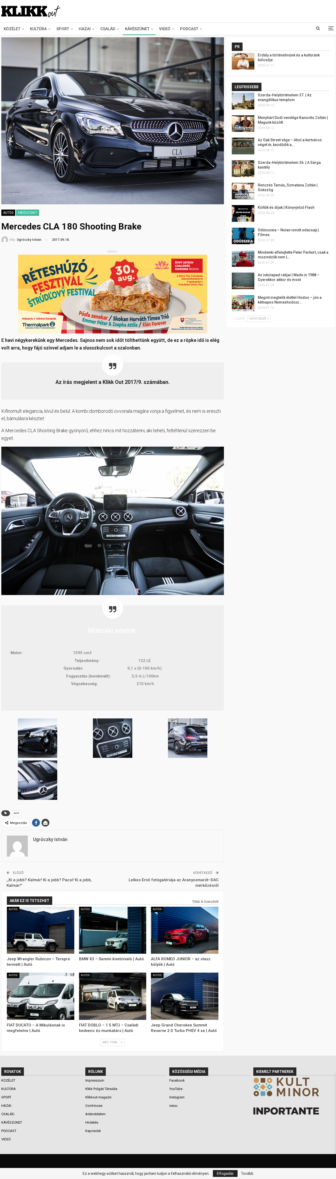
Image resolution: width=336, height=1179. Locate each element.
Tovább (247, 1173)
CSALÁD (107, 29)
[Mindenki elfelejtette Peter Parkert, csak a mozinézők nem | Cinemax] (243, 258)
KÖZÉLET (12, 29)
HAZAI (85, 29)
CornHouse (93, 1106)
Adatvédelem (95, 1114)
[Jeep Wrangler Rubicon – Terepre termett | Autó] (40, 930)
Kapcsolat (93, 1131)
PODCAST (189, 29)
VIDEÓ (164, 29)
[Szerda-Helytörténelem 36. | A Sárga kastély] (243, 168)
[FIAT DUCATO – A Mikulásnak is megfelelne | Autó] (40, 996)
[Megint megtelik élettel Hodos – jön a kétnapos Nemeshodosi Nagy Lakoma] (243, 303)
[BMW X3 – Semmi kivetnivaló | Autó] (112, 930)
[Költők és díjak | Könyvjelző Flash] (243, 213)
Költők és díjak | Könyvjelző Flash (286, 207)
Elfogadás (225, 1173)
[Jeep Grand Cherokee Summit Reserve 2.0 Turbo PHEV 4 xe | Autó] (184, 996)
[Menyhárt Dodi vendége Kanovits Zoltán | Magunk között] (243, 123)
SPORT (62, 29)
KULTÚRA (38, 29)
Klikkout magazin (98, 1097)
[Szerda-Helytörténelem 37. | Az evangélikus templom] (243, 101)
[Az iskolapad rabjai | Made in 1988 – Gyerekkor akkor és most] (243, 281)
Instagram (177, 1097)
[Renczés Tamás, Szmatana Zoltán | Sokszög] (243, 191)
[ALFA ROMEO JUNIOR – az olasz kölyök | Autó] (184, 930)
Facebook (177, 1080)
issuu (173, 1106)
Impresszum (94, 1080)
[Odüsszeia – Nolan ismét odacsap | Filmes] (243, 236)
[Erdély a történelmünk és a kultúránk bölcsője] (243, 61)
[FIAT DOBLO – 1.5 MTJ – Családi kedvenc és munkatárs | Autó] (112, 996)
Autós (8, 213)
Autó (16, 813)
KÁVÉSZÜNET (137, 29)
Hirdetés (91, 1122)
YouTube (175, 1089)
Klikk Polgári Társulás (101, 1089)
